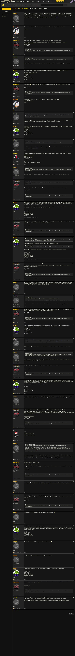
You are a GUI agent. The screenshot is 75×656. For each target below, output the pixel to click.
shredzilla (15, 70)
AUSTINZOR (15, 153)
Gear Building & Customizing (24, 8)
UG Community (15, 8)
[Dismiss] (73, 1)
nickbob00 (15, 597)
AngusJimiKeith (16, 40)
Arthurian (15, 13)
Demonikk (15, 26)
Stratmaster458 (16, 429)
